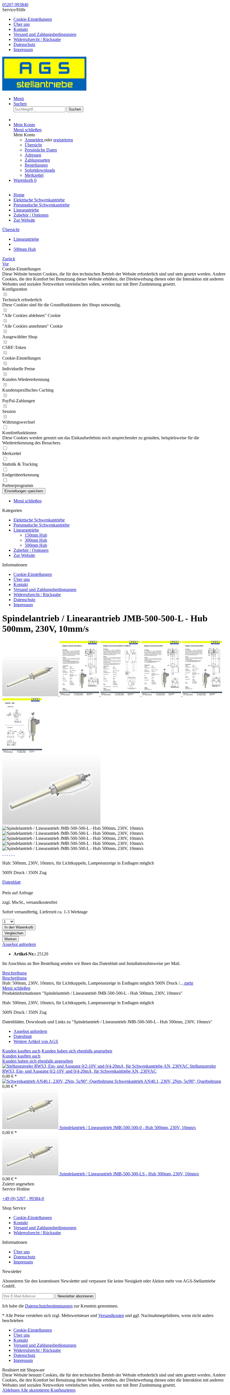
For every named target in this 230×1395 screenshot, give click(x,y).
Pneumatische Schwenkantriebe (41, 525)
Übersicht (33, 145)
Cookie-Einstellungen (32, 19)
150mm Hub (36, 535)
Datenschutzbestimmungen (49, 1306)
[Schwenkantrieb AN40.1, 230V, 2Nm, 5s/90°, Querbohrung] (58, 1081)
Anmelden (34, 139)
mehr (188, 983)
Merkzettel (34, 175)
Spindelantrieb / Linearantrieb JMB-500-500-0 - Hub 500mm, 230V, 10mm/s (127, 1127)
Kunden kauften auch (21, 1051)
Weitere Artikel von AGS (35, 1041)
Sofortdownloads (40, 170)
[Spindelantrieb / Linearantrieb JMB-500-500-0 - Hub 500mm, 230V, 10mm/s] (30, 1127)
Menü (18, 98)
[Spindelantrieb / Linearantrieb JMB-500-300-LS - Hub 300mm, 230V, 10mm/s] (30, 1173)
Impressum (23, 49)
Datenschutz (24, 44)
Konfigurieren (62, 1390)
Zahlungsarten (37, 160)
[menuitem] (120, 19)
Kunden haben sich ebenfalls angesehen (77, 1051)
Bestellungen (36, 165)
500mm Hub (36, 545)
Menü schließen (27, 129)
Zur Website (24, 555)
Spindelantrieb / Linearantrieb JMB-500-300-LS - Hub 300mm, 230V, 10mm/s (129, 1173)
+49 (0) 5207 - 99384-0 (23, 1198)
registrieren (63, 139)
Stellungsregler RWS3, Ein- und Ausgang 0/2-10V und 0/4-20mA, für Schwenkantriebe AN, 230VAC (109, 1069)
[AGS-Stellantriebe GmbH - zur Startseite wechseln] (44, 89)
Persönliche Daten (41, 150)
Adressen (33, 155)
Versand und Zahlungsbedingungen (44, 34)
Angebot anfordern (19, 944)
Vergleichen (13, 933)
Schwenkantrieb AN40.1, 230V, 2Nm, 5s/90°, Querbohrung (167, 1081)
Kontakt (20, 29)
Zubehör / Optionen (31, 550)
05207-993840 (15, 4)
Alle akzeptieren (35, 1390)
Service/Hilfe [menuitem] (39, 29)
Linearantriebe (26, 530)
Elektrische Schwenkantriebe (39, 520)
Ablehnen (11, 1390)
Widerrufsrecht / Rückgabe (37, 39)
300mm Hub (36, 540)
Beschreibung (14, 973)
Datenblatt (11, 882)
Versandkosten (111, 1315)
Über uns (21, 24)
